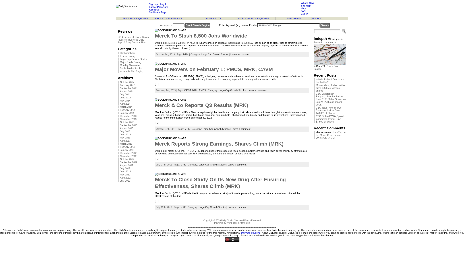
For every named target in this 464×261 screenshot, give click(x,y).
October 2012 (127, 159)
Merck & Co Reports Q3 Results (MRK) (201, 105)
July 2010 (125, 180)
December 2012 (128, 153)
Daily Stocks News (230, 220)
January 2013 (127, 150)
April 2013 (125, 140)
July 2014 (125, 94)
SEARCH (317, 18)
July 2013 (125, 131)
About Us (154, 9)
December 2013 (128, 116)
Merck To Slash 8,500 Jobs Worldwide (201, 36)
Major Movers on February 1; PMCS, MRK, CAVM (214, 69)
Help (303, 8)
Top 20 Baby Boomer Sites (132, 42)
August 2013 (126, 128)
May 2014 (125, 100)
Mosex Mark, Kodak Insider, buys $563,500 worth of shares (330, 88)
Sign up (153, 4)
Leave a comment (239, 54)
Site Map (306, 5)
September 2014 (128, 88)
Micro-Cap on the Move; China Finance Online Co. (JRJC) (330, 135)
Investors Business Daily (131, 39)
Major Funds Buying (130, 62)
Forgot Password (158, 7)
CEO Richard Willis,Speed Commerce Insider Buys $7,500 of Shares (329, 119)
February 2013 (127, 147)
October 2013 (127, 122)
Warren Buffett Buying (131, 71)
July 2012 (125, 168)
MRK (185, 54)
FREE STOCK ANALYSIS (168, 18)
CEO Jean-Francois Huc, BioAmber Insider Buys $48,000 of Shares (329, 110)
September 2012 (128, 162)
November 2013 (128, 119)
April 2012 (125, 177)
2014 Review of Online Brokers (134, 37)
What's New (307, 3)
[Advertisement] (235, 8)
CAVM (187, 90)
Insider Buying (127, 56)
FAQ (303, 11)
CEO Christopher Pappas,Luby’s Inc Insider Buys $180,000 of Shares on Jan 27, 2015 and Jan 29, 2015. (331, 99)
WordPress (232, 223)
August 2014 (126, 91)
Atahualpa (245, 223)
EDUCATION (294, 18)
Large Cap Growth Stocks (133, 59)
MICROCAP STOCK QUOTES (253, 18)
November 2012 (128, 156)
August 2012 (126, 165)
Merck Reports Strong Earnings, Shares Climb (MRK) (219, 144)
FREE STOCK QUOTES (135, 18)
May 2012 (125, 174)
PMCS (202, 90)
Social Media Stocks (131, 68)
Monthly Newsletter (130, 65)
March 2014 (126, 106)
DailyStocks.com (250, 232)
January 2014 (127, 113)
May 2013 (125, 137)
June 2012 (125, 171)
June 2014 (125, 97)
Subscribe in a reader (325, 42)
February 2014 (127, 110)
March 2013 (126, 143)
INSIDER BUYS (213, 18)
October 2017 (127, 82)
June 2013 (125, 134)
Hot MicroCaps (128, 53)
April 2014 (125, 103)
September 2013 (128, 125)
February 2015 (127, 85)
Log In (163, 4)
